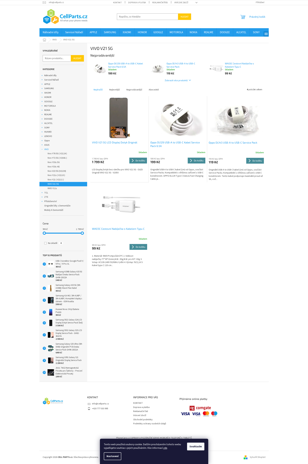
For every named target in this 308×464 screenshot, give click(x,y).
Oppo (47, 140)
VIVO (46, 149)
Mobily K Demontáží (53, 210)
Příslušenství (50, 201)
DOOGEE (48, 119)
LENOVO (48, 136)
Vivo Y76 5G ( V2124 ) (57, 153)
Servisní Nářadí (51, 79)
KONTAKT (117, 2)
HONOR (47, 97)
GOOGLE (48, 101)
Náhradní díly (50, 75)
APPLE (47, 84)
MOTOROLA (50, 106)
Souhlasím (195, 446)
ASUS (46, 145)
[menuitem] (50, 32)
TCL (46, 192)
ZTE (46, 197)
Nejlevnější (114, 89)
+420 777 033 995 (100, 408)
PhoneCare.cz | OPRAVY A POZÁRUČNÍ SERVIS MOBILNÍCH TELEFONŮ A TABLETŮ (154, 438)
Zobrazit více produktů (176, 80)
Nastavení (113, 456)
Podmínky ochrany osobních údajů (149, 423)
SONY (47, 127)
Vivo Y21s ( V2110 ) (56, 175)
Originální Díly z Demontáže (57, 205)
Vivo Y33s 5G (54, 162)
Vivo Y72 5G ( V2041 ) (57, 158)
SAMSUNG (49, 88)
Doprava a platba (137, 2)
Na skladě (55, 243)
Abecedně (154, 89)
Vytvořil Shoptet (257, 457)
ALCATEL (48, 123)
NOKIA (47, 110)
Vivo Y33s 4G (54, 166)
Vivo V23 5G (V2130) (57, 171)
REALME (48, 114)
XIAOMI (47, 92)
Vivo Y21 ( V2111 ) (56, 179)
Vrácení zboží (181, 2)
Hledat (185, 16)
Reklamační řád (160, 2)
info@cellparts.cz (100, 403)
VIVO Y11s (52, 188)
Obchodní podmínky (143, 419)
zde (165, 448)
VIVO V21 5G (53, 184)
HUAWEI (48, 131)
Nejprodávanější (134, 89)
